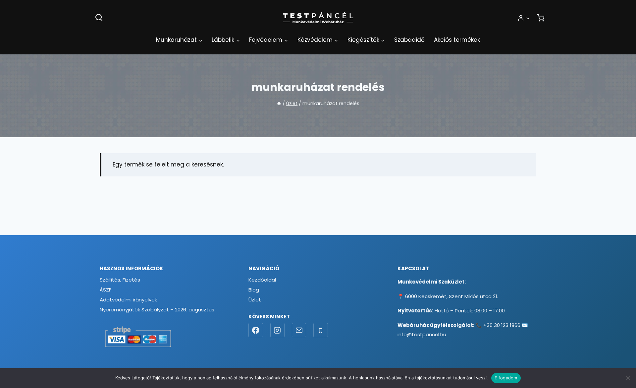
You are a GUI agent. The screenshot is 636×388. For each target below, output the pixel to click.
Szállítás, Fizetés (120, 279)
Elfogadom (506, 377)
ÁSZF (105, 289)
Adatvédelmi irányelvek (128, 299)
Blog (253, 289)
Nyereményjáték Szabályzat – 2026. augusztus (157, 309)
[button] (527, 18)
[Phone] (320, 330)
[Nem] (627, 378)
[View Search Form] (99, 18)
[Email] (299, 330)
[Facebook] (255, 330)
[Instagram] (277, 330)
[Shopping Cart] (540, 18)
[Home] (279, 103)
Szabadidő (409, 40)
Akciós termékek (457, 40)
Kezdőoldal (262, 279)
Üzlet (254, 299)
